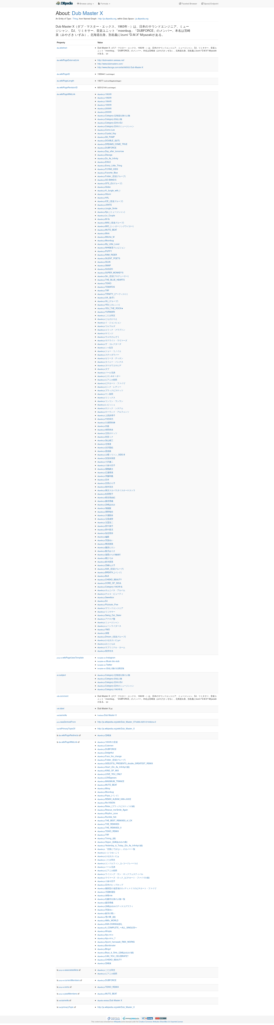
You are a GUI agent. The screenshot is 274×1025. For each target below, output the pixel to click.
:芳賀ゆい (105, 540)
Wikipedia (117, 1021)
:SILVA (103, 261)
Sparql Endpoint (210, 3)
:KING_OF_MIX (108, 770)
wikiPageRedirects (68, 735)
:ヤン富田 (105, 393)
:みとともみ (106, 643)
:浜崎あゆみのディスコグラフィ (115, 906)
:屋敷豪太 (105, 468)
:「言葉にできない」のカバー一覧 (116, 849)
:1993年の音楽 (107, 741)
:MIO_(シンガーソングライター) (115, 226)
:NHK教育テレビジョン (111, 247)
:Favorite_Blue (107, 172)
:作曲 (103, 426)
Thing (75, 18)
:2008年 (104, 108)
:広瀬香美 (105, 472)
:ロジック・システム (110, 408)
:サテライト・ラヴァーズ (112, 340)
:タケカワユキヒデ (109, 365)
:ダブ (103, 368)
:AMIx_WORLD (107, 920)
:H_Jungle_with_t (108, 190)
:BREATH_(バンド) (109, 572)
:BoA (103, 575)
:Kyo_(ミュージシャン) (111, 211)
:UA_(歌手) (105, 297)
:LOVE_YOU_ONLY (109, 774)
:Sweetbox (105, 597)
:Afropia (104, 931)
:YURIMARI (106, 311)
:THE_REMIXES (108, 824)
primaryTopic (66, 1007)
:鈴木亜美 (105, 561)
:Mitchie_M (105, 236)
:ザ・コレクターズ (109, 343)
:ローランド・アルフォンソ (113, 411)
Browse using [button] (85, 3)
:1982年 (104, 97)
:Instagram (106, 657)
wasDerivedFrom (66, 721)
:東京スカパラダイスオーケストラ (116, 490)
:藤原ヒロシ (106, 547)
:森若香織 (105, 501)
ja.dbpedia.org (141, 18)
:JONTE (104, 204)
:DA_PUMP (106, 136)
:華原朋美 (105, 543)
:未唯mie (104, 895)
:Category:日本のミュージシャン (115, 126)
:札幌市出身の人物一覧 (111, 899)
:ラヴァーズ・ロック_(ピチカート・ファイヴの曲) (123, 877)
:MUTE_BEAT (107, 229)
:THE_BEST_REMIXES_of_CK (114, 820)
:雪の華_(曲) (106, 916)
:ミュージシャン (108, 622)
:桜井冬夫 (105, 650)
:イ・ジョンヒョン (109, 322)
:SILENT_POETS (108, 258)
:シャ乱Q (105, 347)
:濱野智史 (105, 511)
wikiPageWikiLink (66, 94)
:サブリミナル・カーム (111, 647)
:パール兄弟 (106, 372)
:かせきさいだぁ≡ (108, 640)
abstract (62, 47)
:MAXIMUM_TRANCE (110, 781)
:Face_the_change (109, 756)
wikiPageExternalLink (68, 60)
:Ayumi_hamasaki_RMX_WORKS (116, 941)
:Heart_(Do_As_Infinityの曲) (113, 766)
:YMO (103, 629)
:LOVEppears (106, 777)
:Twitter (104, 664)
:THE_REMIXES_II (109, 827)
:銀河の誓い (106, 913)
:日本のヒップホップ (110, 884)
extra (64, 986)
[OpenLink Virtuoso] (113, 1018)
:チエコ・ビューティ (110, 593)
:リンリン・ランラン (110, 401)
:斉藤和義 (105, 476)
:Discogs (104, 154)
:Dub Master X (107, 715)
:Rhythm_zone (107, 813)
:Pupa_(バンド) (107, 795)
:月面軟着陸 (106, 891)
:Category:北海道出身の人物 (113, 115)
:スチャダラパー (108, 354)
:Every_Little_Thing (109, 165)
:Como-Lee (106, 129)
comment (62, 696)
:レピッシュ (106, 404)
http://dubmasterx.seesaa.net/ (110, 60)
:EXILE (104, 161)
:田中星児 (105, 529)
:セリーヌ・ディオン (110, 358)
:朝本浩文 (105, 486)
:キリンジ (105, 333)
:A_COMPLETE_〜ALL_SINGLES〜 (117, 927)
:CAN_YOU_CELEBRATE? (112, 956)
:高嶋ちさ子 (106, 565)
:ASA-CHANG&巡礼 (109, 924)
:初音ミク (105, 436)
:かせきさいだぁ (108, 856)
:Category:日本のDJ (109, 122)
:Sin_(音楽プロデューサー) (113, 276)
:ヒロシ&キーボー (108, 376)
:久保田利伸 (106, 422)
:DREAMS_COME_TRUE (112, 144)
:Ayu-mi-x (105, 934)
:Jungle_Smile (107, 208)
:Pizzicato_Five (107, 604)
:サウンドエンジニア (110, 608)
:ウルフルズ (106, 326)
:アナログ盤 (106, 618)
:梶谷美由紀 (106, 497)
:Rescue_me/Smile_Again (112, 809)
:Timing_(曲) (106, 838)
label (60, 708)
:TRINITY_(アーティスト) (112, 294)
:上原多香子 (106, 415)
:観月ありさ (106, 550)
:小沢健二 (105, 461)
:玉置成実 (105, 518)
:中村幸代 (105, 418)
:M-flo (103, 219)
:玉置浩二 (105, 522)
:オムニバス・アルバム (111, 590)
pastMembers (68, 993)
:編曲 (103, 536)
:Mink (103, 233)
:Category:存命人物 (109, 119)
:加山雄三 (105, 440)
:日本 (103, 479)
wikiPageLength (65, 80)
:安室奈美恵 (106, 458)
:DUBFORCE (106, 147)
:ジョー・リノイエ (109, 351)
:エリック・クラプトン (111, 329)
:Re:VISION (106, 802)
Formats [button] (104, 3)
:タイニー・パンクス (110, 361)
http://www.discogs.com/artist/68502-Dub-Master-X (120, 67)
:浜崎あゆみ (106, 504)
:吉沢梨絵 (105, 447)
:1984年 (104, 101)
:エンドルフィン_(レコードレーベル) (117, 863)
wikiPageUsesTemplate (70, 657)
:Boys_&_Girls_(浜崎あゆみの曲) (115, 952)
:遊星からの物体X (108, 554)
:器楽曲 (104, 451)
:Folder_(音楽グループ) (111, 176)
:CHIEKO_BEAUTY (109, 579)
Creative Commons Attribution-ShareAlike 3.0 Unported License (161, 1021)
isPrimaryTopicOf (66, 728)
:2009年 (104, 111)
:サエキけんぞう (108, 336)
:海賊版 (104, 508)
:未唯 (103, 633)
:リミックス (106, 397)
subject (61, 675)
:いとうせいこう (108, 852)
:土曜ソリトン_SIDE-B (111, 454)
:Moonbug (105, 240)
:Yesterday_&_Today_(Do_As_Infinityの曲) (120, 845)
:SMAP (104, 265)
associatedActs (68, 969)
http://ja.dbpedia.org (107, 18)
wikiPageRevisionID (67, 87)
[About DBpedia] (64, 3)
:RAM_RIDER (107, 254)
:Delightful (105, 752)
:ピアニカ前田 (107, 379)
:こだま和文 (106, 315)
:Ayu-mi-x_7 (106, 938)
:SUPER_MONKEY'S (110, 272)
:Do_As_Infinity (107, 158)
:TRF (103, 290)
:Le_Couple (106, 215)
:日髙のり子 (106, 483)
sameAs (62, 715)
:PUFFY (104, 251)
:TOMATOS (106, 286)
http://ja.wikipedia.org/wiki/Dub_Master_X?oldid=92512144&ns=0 (126, 721)
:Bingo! (104, 948)
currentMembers (69, 980)
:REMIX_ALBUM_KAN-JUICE (114, 799)
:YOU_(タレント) (108, 304)
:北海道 (104, 443)
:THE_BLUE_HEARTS (111, 279)
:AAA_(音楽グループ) (110, 568)
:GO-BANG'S (106, 179)
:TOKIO (104, 283)
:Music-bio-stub (108, 661)
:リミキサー (106, 611)
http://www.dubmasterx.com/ (110, 63)
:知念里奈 (105, 533)
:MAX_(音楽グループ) (110, 222)
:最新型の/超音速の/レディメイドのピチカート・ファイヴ (126, 888)
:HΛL (103, 197)
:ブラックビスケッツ (110, 390)
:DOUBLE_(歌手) (108, 140)
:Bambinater (106, 945)
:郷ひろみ (105, 558)
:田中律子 (105, 525)
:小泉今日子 (106, 465)
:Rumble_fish (106, 816)
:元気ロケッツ (107, 433)
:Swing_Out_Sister (109, 615)
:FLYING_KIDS (107, 169)
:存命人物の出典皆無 (110, 668)
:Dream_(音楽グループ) (111, 636)
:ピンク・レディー (109, 386)
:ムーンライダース (109, 625)
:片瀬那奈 (105, 515)
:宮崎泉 (104, 735)
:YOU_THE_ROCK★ (110, 308)
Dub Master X (87, 12)
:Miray (103, 788)
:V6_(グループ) (107, 301)
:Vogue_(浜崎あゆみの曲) (112, 841)
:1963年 (104, 94)
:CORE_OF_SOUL (109, 583)
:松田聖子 (105, 493)
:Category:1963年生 (110, 586)
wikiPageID (63, 74)
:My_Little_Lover (108, 244)
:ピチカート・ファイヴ (111, 383)
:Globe (104, 186)
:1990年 (104, 104)
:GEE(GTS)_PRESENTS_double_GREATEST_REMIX (125, 763)
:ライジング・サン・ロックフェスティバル (120, 874)
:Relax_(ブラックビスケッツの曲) (116, 806)
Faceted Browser (189, 3)
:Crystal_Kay (106, 133)
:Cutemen (105, 745)
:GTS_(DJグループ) (109, 183)
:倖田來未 (105, 429)
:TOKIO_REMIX (108, 831)
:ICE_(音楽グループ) (110, 201)
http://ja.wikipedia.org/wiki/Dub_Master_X (116, 728)
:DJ (102, 600)
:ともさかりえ (107, 318)
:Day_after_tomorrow (110, 151)
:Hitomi (104, 194)
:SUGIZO (105, 269)
